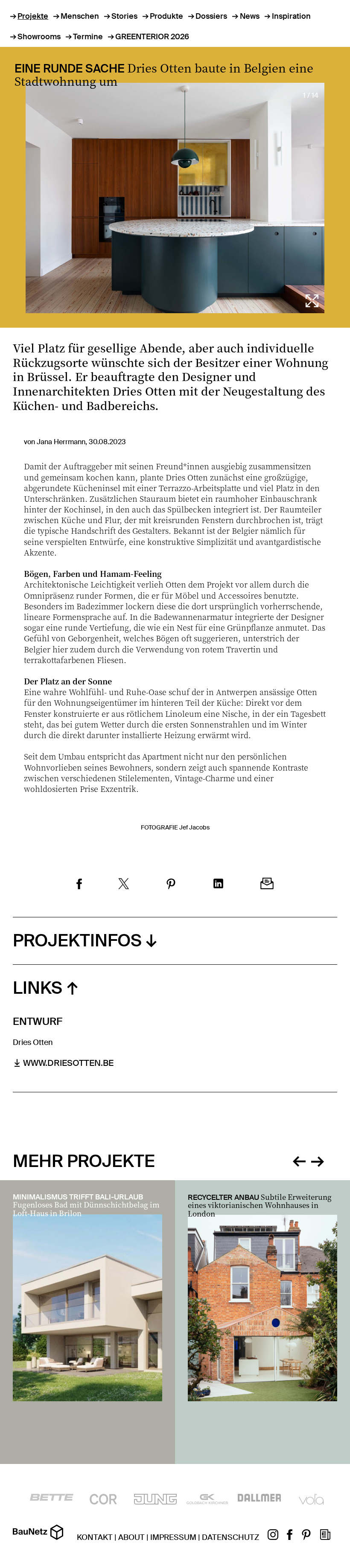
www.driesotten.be (68, 1062)
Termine (88, 37)
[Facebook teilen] (79, 885)
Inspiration (291, 16)
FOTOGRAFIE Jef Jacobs (175, 827)
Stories (124, 16)
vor (317, 1160)
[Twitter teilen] (123, 884)
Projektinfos (77, 941)
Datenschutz (230, 1537)
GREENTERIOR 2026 (152, 37)
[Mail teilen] (267, 884)
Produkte (166, 16)
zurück (299, 1160)
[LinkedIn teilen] (218, 884)
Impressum (173, 1537)
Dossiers (211, 16)
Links (37, 988)
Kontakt (95, 1537)
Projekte (33, 16)
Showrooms (39, 37)
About (131, 1537)
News (249, 16)
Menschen (80, 16)
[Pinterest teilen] (171, 885)
